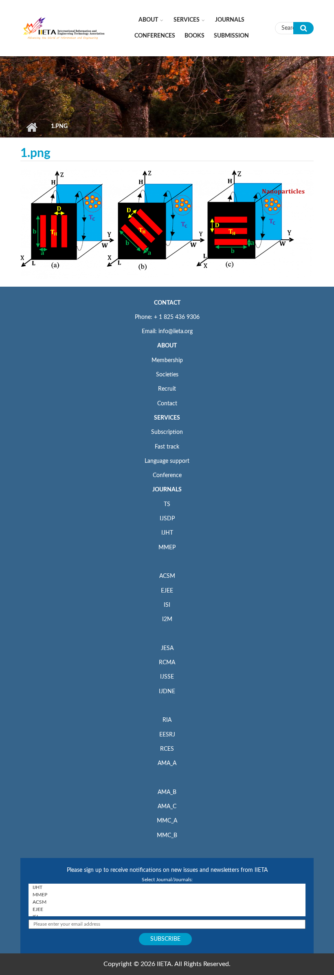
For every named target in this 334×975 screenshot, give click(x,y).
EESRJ (167, 735)
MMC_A (167, 821)
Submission (231, 36)
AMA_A (167, 763)
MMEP (167, 548)
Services (187, 20)
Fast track (167, 447)
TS (167, 504)
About (148, 20)
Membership (167, 360)
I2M (167, 619)
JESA (167, 648)
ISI (167, 605)
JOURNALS (167, 490)
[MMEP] (167, 894)
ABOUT (167, 346)
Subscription (167, 432)
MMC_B (167, 835)
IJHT (167, 533)
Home (31, 127)
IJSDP (167, 519)
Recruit (167, 389)
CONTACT (167, 303)
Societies (167, 375)
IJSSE (167, 677)
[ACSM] (167, 902)
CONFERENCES (154, 36)
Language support (167, 461)
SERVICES (167, 418)
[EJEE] (167, 909)
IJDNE (167, 691)
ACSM (167, 576)
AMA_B (167, 792)
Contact (167, 404)
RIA (167, 720)
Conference (167, 475)
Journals (229, 20)
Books (194, 36)
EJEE (167, 591)
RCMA (167, 662)
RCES (167, 749)
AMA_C (167, 806)
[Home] (64, 27)
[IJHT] (167, 887)
